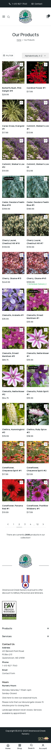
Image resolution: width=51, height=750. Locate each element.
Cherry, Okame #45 (36, 278)
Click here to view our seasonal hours (19, 697)
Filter (9, 55)
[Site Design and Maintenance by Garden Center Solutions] (43, 738)
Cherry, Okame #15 (11, 278)
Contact (38, 3)
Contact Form (8, 673)
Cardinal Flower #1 (36, 88)
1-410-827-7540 (19, 3)
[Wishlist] (21, 64)
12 (37, 524)
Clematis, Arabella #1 (13, 315)
